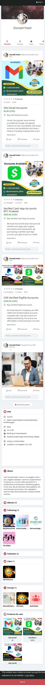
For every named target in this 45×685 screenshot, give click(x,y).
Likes (9, 561)
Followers (11, 554)
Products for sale (15, 614)
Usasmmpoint (21, 433)
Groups (10, 588)
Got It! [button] (22, 682)
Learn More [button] (29, 675)
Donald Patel (22, 28)
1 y (10, 59)
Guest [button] (39, 2)
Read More (11, 135)
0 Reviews (19, 99)
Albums (10, 503)
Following (11, 510)
